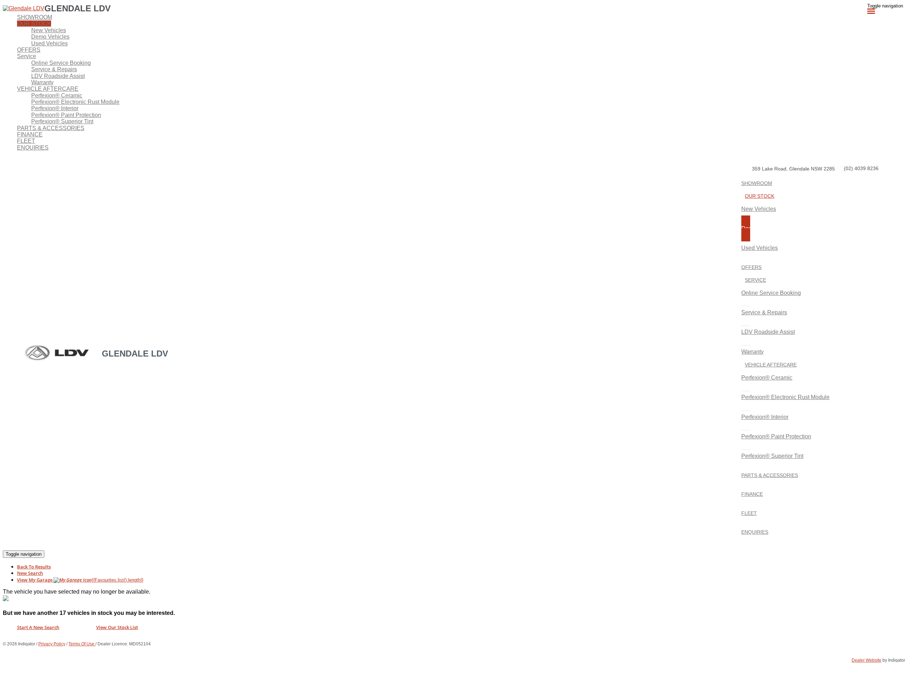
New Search (30, 573)
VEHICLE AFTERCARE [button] (47, 89)
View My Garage (80, 580)
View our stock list (117, 627)
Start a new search (38, 627)
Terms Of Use (81, 643)
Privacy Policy (51, 643)
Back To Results (34, 566)
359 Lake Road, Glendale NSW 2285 (793, 169)
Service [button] (26, 56)
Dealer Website (866, 660)
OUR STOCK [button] (34, 24)
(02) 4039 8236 (861, 168)
